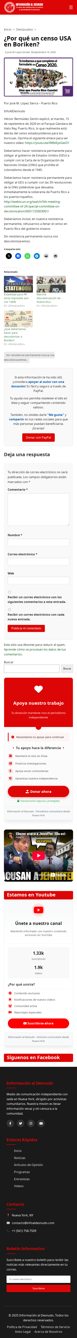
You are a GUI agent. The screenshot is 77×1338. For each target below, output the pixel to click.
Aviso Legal (23, 1332)
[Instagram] (31, 1123)
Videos (19, 1186)
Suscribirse (39, 1288)
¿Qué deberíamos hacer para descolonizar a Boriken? (15, 334)
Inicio (8, 29)
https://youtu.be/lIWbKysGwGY (47, 143)
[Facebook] (10, 1123)
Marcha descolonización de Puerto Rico (49, 298)
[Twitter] (20, 1123)
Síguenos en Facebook (33, 1057)
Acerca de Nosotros (48, 1332)
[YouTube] (41, 1123)
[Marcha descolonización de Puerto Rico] (51, 284)
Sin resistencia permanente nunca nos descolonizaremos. (29, 357)
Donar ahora (40, 791)
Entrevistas (22, 1179)
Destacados (24, 29)
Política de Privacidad (22, 1327)
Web (11, 573)
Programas (22, 1172)
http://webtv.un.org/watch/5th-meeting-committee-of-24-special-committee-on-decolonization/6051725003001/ (32, 206)
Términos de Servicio (55, 1327)
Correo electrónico (22, 554)
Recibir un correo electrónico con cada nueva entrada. (36, 616)
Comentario (18, 489)
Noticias (19, 1158)
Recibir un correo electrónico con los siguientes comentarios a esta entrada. (37, 599)
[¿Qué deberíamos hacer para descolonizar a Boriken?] (18, 319)
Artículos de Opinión (28, 1165)
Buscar (9, 662)
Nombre (15, 535)
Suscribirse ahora (40, 1023)
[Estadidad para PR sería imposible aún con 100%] (18, 284)
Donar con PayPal (38, 437)
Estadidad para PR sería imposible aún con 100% (16, 298)
